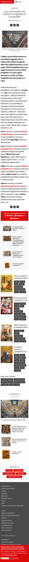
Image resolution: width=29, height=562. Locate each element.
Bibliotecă (4, 496)
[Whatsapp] (14, 25)
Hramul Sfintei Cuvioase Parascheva (12, 506)
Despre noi (4, 540)
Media (3, 501)
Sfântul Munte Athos (20, 316)
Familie (3, 491)
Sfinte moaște (18, 287)
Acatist (17, 281)
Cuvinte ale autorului (7, 379)
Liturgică (4, 493)
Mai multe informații (11, 555)
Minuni (16, 360)
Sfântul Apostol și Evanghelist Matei (21, 277)
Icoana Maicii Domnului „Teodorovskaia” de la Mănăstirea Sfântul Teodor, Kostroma (18, 241)
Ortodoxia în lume (14, 384)
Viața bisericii (5, 486)
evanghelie (18, 470)
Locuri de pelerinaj (19, 289)
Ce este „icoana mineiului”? (18, 264)
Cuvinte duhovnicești (8, 488)
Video (16, 292)
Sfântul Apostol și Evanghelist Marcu (21, 326)
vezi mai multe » (14, 396)
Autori (3, 511)
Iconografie (14, 8)
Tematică (4, 518)
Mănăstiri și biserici (19, 382)
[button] (18, 2)
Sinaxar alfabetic (6, 520)
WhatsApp (10, 215)
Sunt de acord (4, 558)
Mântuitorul (21, 474)
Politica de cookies (7, 542)
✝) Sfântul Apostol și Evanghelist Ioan (20, 349)
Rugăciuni (17, 357)
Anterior (2, 41)
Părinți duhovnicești (7, 513)
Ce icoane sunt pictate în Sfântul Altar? (19, 228)
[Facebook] (11, 25)
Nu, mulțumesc (14, 558)
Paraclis (23, 303)
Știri (2, 503)
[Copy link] (17, 25)
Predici (16, 368)
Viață (16, 284)
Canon (22, 281)
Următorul (26, 41)
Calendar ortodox (6, 525)
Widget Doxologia (6, 528)
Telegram (16, 218)
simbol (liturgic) (9, 474)
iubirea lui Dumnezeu (14, 477)
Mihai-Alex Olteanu (14, 20)
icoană (9, 470)
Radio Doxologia (6, 530)
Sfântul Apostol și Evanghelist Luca (21, 299)
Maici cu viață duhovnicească (10, 515)
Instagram (19, 215)
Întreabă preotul (6, 498)
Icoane (22, 284)
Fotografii (22, 292)
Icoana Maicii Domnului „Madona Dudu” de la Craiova (18, 254)
